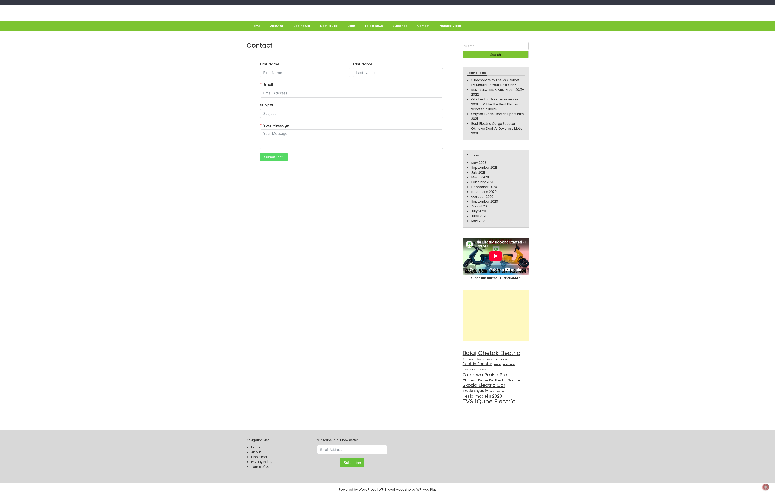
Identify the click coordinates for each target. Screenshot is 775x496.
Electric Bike (329, 26)
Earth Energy (500, 359)
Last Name (362, 64)
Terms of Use (261, 466)
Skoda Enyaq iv (475, 390)
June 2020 (479, 216)
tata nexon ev (497, 391)
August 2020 (481, 206)
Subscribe (400, 26)
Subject (267, 104)
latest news (509, 364)
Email (268, 84)
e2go (489, 359)
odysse (482, 369)
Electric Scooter (477, 364)
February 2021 (482, 182)
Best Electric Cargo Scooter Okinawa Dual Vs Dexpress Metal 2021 (497, 128)
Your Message (276, 125)
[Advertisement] (496, 315)
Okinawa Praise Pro (485, 374)
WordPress (367, 489)
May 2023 (478, 162)
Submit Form (274, 157)
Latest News (374, 26)
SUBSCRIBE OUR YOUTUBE (489, 278)
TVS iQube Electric (489, 401)
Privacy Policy (261, 461)
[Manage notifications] (765, 487)
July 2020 (478, 211)
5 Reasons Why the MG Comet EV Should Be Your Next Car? (495, 82)
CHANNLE (513, 278)
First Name (269, 64)
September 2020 (484, 201)
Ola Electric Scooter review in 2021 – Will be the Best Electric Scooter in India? (495, 104)
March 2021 (480, 177)
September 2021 (484, 167)
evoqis (497, 364)
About (256, 452)
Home (256, 26)
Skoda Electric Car (484, 385)
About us (277, 26)
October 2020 (482, 196)
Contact (423, 26)
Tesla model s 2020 (482, 396)
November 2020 (484, 191)
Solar (351, 26)
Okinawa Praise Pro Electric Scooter (492, 380)
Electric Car (301, 26)
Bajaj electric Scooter (474, 359)
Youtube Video (450, 26)
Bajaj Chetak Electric (491, 353)
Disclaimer (259, 457)
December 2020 (484, 187)
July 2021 (478, 172)
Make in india (470, 369)
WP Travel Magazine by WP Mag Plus (407, 489)
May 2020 (478, 221)
